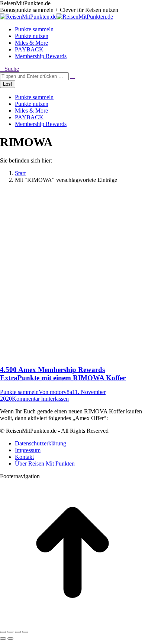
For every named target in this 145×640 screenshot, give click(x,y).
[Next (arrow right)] (10, 638)
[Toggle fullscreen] (18, 632)
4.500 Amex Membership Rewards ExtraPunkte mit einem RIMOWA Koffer (63, 374)
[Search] (72, 76)
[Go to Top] (72, 623)
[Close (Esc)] (3, 632)
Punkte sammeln (19, 392)
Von (55, 392)
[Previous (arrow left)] (3, 638)
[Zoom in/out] (25, 632)
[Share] (10, 632)
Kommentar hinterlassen (40, 398)
